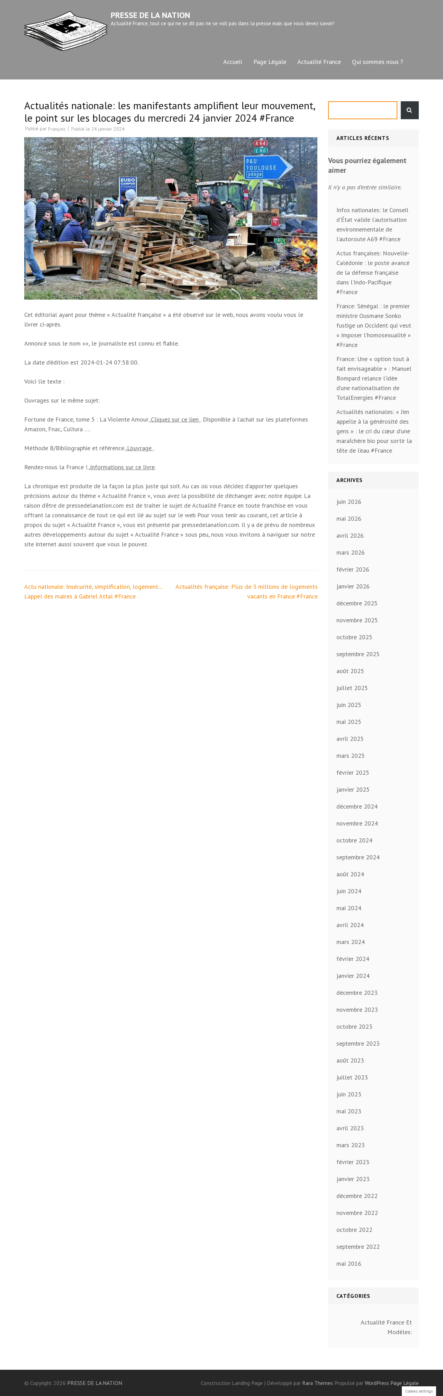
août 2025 (350, 671)
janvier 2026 (353, 586)
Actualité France (319, 62)
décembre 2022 (357, 1196)
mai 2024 (348, 908)
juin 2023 (348, 1094)
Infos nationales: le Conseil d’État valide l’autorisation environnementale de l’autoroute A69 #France (372, 224)
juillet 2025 (352, 688)
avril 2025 (350, 739)
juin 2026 (348, 502)
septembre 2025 (358, 654)
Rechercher (410, 110)
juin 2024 (348, 891)
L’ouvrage (140, 448)
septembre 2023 (358, 1043)
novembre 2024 (357, 823)
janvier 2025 (353, 789)
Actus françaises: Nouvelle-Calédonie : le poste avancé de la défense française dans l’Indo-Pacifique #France (372, 272)
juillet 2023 (352, 1077)
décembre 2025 (357, 603)
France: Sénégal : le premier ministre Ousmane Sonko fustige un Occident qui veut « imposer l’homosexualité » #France (373, 325)
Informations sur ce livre (122, 467)
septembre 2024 (358, 857)
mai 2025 (348, 722)
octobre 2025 (354, 637)
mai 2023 (348, 1111)
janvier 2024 (353, 976)
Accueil (232, 62)
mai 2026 (348, 518)
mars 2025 (350, 756)
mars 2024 (350, 942)
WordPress (377, 1382)
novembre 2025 (357, 620)
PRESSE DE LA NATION (150, 15)
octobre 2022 (354, 1230)
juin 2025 (348, 705)
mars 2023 (350, 1145)
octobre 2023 (354, 1026)
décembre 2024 (357, 806)
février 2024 (352, 959)
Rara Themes (318, 1382)
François (56, 129)
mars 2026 (350, 552)
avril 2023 (350, 1128)
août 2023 (350, 1060)
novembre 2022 (357, 1213)
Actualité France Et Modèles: (386, 1327)
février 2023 (352, 1162)
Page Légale (269, 62)
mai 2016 (348, 1263)
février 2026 (352, 569)
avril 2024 (350, 925)
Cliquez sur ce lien (175, 419)
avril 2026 (350, 535)
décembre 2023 (357, 993)
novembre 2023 (357, 1009)
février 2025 (352, 772)
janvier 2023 (353, 1179)
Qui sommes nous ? (377, 62)
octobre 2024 (354, 840)
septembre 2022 (358, 1247)
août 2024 (350, 874)
